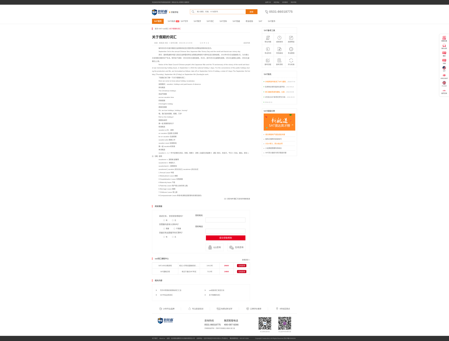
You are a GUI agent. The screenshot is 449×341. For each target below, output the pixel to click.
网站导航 (293, 2)
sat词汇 (165, 29)
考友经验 (249, 21)
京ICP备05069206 (290, 338)
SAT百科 (223, 21)
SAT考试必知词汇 (166, 295)
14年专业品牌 (168, 309)
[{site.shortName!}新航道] (160, 12)
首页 (156, 29)
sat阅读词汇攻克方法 (216, 290)
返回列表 (246, 43)
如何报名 (285, 2)
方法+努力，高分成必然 (274, 143)
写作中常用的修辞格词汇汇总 (170, 290)
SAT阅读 (171, 21)
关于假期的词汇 (214, 295)
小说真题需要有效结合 (273, 148)
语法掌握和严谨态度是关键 (275, 134)
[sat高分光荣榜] (279, 122)
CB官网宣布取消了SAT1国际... (276, 82)
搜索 (251, 12)
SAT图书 (271, 21)
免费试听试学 (226, 309)
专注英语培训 (197, 309)
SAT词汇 (210, 21)
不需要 (178, 228)
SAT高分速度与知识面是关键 (275, 153)
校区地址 (276, 2)
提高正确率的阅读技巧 (273, 139)
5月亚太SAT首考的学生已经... (276, 97)
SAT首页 (158, 21)
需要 (167, 228)
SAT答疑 (236, 21)
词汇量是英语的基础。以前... (275, 92)
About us (162, 338)
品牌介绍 (268, 2)
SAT (260, 21)
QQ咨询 (217, 247)
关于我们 (155, 338)
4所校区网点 (285, 309)
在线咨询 (239, 247)
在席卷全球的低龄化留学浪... (275, 87)
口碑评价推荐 (255, 309)
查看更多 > (246, 260)
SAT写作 (184, 21)
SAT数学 (197, 21)
